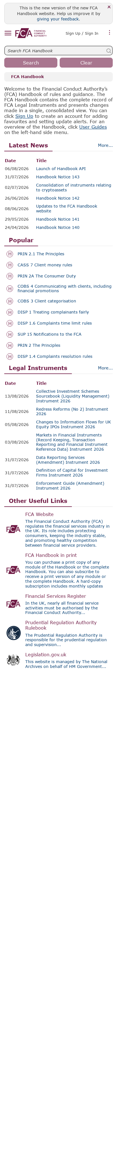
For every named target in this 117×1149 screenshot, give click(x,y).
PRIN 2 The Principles (39, 345)
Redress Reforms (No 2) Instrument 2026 (72, 411)
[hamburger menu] (7, 33)
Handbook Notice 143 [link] (58, 177)
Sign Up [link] (24, 116)
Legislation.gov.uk (45, 654)
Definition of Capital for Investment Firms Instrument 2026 (72, 472)
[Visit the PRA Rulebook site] (14, 633)
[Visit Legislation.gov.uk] (14, 660)
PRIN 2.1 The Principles (41, 254)
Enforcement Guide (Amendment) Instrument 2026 (70, 485)
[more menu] (109, 32)
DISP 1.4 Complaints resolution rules (55, 356)
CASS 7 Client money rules (45, 265)
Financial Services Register (55, 596)
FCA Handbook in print (51, 555)
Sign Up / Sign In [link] (82, 33)
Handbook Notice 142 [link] (58, 198)
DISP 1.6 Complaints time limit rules (55, 323)
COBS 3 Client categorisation (47, 301)
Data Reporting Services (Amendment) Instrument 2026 (68, 460)
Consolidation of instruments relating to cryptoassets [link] (73, 187)
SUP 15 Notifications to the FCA (50, 334)
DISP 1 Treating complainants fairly (53, 312)
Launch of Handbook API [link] (61, 168)
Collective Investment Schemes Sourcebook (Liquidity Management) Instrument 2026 (72, 396)
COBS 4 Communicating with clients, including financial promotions (65, 288)
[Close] (109, 7)
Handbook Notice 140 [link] (58, 227)
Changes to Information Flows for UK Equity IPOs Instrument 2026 (73, 424)
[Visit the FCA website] (14, 529)
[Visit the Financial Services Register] (14, 604)
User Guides (93, 126)
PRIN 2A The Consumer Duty (47, 276)
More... (105, 145)
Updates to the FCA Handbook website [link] (66, 208)
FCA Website (39, 514)
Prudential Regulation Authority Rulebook (61, 625)
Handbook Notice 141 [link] (58, 219)
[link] (31, 33)
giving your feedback (58, 18)
